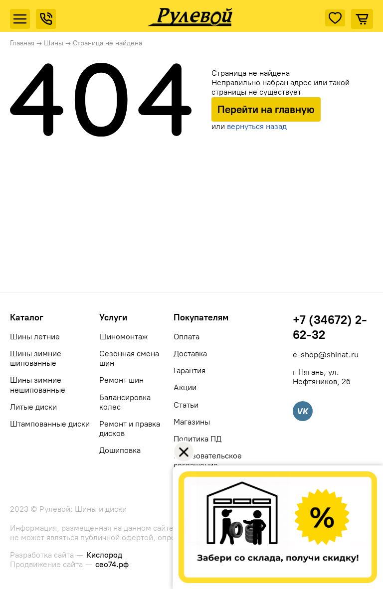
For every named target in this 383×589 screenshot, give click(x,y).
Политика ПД (197, 438)
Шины (53, 43)
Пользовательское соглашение (208, 460)
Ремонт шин (121, 380)
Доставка (190, 353)
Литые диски (33, 407)
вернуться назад (257, 126)
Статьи (186, 405)
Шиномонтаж (123, 336)
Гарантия (189, 370)
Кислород (104, 555)
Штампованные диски (50, 424)
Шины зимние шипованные (35, 358)
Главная (22, 43)
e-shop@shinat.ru (326, 354)
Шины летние (35, 336)
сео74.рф (112, 564)
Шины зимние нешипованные (37, 384)
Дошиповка (120, 450)
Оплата (186, 336)
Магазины (192, 422)
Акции (185, 387)
